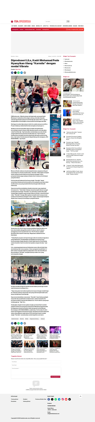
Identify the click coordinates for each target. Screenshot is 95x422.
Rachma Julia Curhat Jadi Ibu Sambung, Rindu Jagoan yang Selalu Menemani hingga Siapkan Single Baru (42, 338)
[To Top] (80, 396)
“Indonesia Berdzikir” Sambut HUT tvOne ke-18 (74, 133)
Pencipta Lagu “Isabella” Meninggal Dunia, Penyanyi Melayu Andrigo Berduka (73, 144)
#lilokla (26, 318)
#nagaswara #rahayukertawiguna (35, 318)
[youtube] (66, 399)
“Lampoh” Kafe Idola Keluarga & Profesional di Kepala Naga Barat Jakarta (74, 167)
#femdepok (68, 70)
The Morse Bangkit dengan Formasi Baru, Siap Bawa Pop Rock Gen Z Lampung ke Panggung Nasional (16, 352)
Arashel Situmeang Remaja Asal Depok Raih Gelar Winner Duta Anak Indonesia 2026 (78, 105)
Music (17, 56)
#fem (66, 63)
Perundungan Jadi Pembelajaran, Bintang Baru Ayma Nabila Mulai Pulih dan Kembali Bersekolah (72, 96)
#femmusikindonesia (70, 72)
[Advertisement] (47, 10)
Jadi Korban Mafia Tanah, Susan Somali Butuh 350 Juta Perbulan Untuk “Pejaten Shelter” (74, 173)
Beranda (13, 56)
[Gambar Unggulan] (36, 94)
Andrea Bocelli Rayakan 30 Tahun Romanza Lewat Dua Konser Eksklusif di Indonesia (55, 352)
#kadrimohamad (15, 318)
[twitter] (15, 72)
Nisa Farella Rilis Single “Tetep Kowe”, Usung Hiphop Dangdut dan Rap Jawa (16, 337)
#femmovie (68, 67)
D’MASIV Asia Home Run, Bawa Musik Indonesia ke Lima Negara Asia (29, 351)
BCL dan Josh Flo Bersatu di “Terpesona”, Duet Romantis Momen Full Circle (29, 338)
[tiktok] (69, 399)
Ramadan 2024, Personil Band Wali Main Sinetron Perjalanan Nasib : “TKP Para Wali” (74, 149)
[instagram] (62, 399)
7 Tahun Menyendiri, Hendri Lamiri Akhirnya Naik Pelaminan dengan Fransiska (75, 155)
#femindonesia (68, 61)
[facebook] (12, 72)
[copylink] (25, 72)
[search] (68, 21)
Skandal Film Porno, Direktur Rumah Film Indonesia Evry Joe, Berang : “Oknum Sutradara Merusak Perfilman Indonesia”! (74, 162)
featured (42, 318)
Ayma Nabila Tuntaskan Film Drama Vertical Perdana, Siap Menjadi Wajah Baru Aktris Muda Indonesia (78, 115)
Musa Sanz (18, 69)
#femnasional (68, 65)
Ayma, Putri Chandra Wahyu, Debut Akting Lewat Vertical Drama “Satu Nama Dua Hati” (78, 123)
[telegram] (21, 72)
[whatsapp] (18, 72)
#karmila (22, 318)
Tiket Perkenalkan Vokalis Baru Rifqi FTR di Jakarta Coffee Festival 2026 (55, 337)
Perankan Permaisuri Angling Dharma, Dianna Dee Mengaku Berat (74, 138)
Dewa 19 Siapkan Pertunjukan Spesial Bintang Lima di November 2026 (42, 351)
